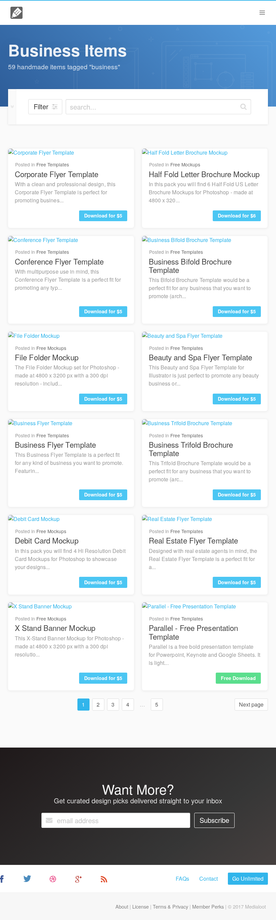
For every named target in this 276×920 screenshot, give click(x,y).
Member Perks (208, 906)
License (140, 906)
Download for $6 (237, 215)
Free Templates (52, 164)
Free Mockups (185, 164)
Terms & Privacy (170, 906)
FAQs (182, 878)
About (121, 906)
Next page (251, 704)
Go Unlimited (248, 878)
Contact (208, 878)
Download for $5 (103, 215)
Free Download (238, 678)
